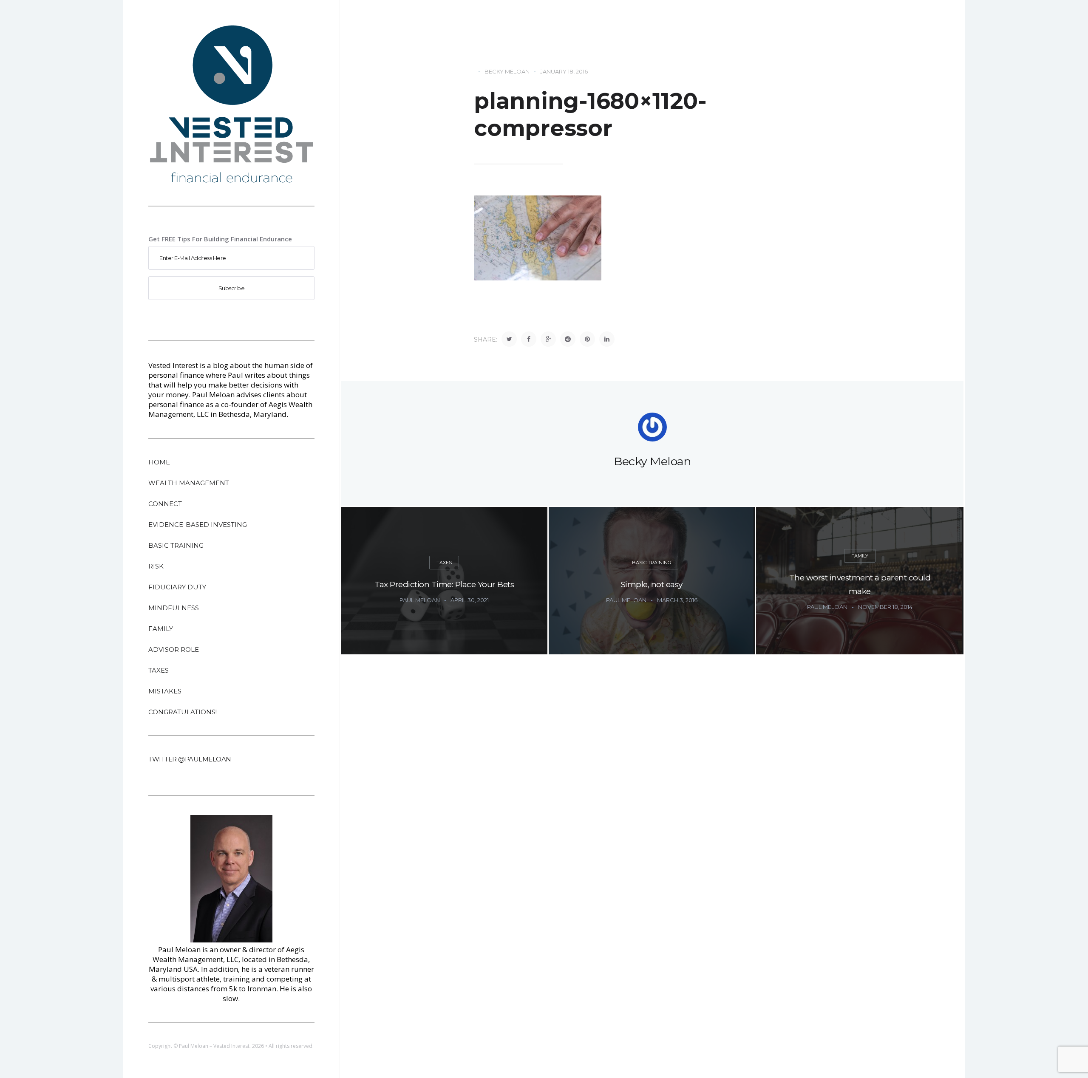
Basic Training (176, 545)
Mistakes (164, 691)
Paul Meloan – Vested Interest (214, 1046)
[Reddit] (567, 339)
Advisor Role (173, 649)
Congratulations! (182, 712)
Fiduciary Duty (177, 587)
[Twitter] (509, 339)
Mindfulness (173, 608)
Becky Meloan (507, 71)
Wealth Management (188, 483)
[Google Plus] (548, 339)
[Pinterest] (587, 339)
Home (159, 462)
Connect (165, 504)
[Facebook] (528, 339)
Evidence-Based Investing (197, 525)
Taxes (158, 670)
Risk (156, 566)
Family (160, 629)
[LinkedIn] (607, 339)
